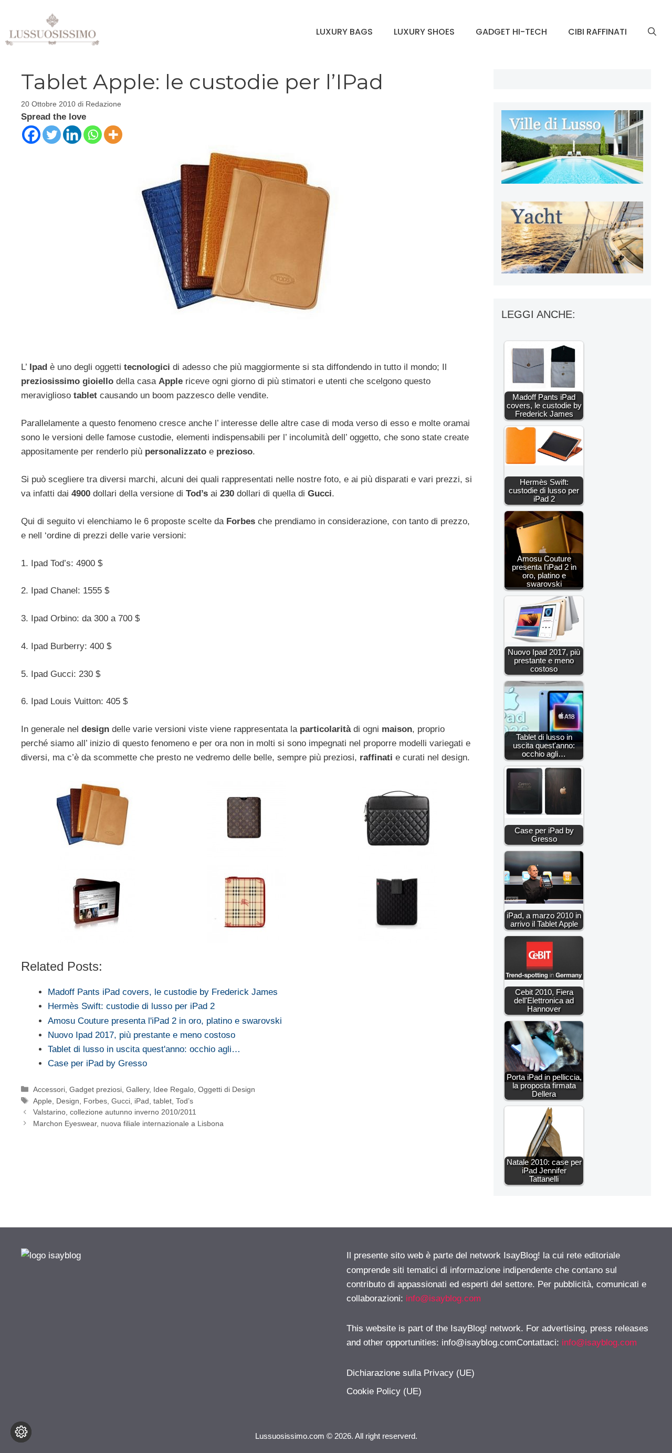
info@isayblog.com (443, 1298)
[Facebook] (31, 134)
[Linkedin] (72, 134)
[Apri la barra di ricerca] (652, 32)
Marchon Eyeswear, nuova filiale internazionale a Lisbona (128, 1123)
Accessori (49, 1089)
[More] (113, 134)
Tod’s (184, 1101)
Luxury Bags (344, 32)
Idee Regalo (173, 1089)
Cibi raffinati (597, 32)
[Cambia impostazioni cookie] (21, 1432)
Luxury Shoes (424, 32)
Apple (42, 1101)
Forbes (95, 1101)
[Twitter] (52, 134)
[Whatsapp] (92, 134)
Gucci (120, 1101)
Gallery (137, 1089)
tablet (162, 1101)
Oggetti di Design (226, 1089)
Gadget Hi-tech (511, 32)
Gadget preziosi (95, 1089)
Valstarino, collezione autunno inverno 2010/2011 (114, 1112)
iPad (141, 1101)
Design (67, 1101)
